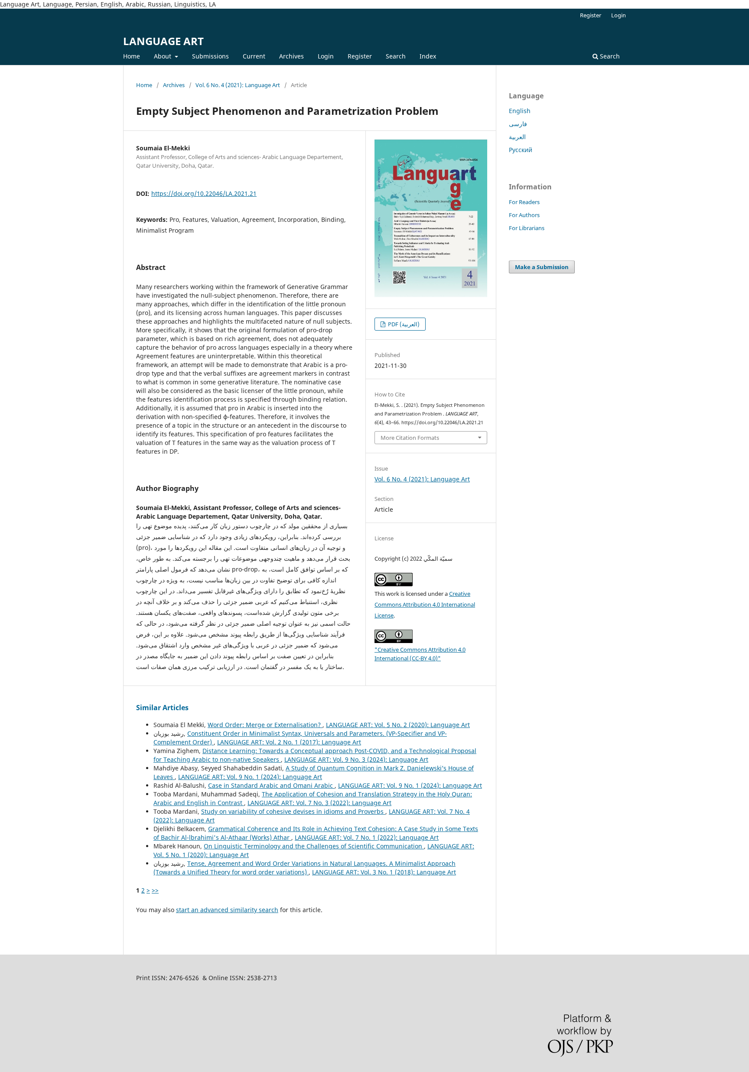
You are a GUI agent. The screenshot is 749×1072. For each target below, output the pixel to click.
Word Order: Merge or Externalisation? (265, 725)
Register (360, 56)
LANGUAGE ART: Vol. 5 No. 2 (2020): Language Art (398, 725)
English (520, 111)
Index (428, 56)
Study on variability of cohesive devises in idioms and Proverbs (293, 811)
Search (396, 56)
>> (155, 890)
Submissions (210, 56)
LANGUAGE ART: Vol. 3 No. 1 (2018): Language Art (384, 872)
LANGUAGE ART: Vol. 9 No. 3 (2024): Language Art (356, 759)
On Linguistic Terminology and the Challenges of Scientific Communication (314, 846)
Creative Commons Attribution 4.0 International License (424, 604)
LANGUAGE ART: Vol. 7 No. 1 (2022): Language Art (367, 837)
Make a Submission (542, 267)
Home (131, 56)
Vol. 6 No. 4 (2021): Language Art (237, 85)
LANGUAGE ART (163, 41)
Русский (520, 150)
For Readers (524, 202)
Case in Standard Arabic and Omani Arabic (271, 785)
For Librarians (526, 228)
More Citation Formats (410, 438)
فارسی (518, 124)
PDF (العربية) (403, 324)
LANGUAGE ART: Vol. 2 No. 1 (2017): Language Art (289, 742)
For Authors (524, 215)
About (163, 56)
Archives (291, 56)
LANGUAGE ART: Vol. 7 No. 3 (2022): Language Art (319, 803)
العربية (517, 137)
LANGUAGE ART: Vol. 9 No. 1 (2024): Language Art (250, 777)
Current (254, 56)
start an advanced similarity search (227, 910)
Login (326, 56)
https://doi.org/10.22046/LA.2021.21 (204, 193)
